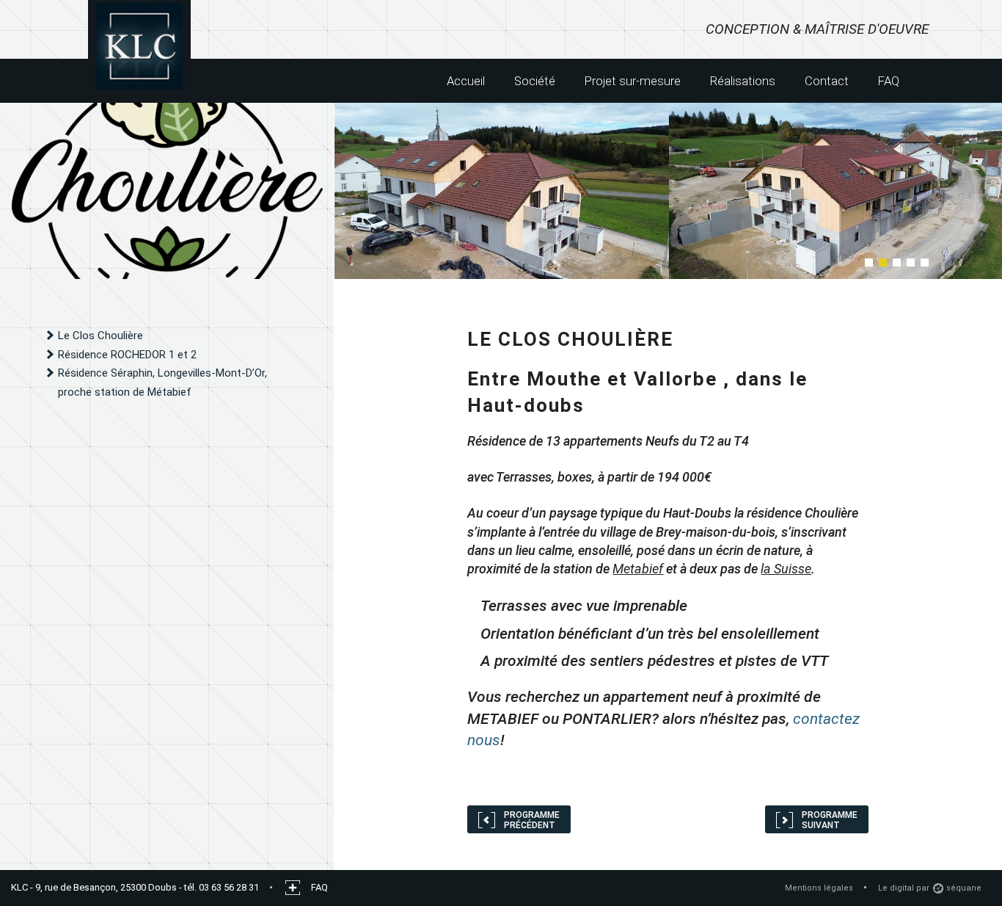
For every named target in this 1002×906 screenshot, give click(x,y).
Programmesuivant (829, 820)
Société (534, 80)
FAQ (888, 80)
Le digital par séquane (929, 888)
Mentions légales (819, 888)
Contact (827, 80)
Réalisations (742, 80)
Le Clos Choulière (100, 335)
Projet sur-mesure (633, 80)
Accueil (466, 80)
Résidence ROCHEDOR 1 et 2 (127, 354)
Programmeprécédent (532, 820)
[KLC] (139, 47)
